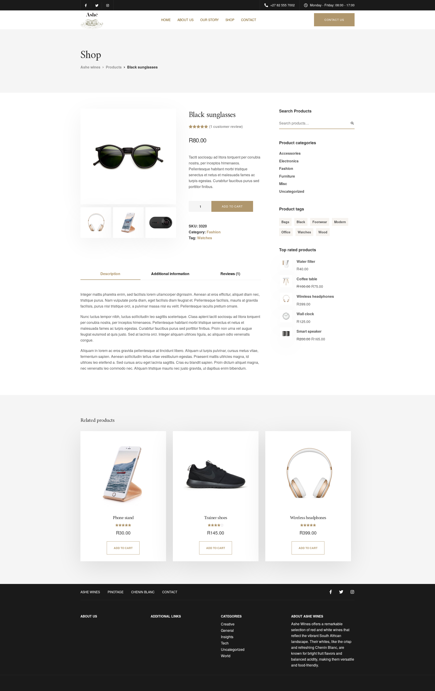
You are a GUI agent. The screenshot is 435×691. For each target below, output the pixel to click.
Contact (169, 592)
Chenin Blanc (143, 592)
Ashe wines (90, 592)
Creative (227, 624)
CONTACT (248, 19)
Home (166, 19)
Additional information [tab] (170, 273)
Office (285, 232)
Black (301, 222)
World (225, 655)
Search (352, 123)
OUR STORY (209, 19)
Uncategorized (291, 191)
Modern (340, 222)
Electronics (289, 161)
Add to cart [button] (123, 548)
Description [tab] (110, 273)
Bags (285, 222)
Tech (225, 643)
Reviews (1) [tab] (230, 273)
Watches (204, 237)
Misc (283, 183)
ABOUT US (185, 19)
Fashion (214, 231)
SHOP (229, 19)
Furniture (287, 176)
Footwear (319, 222)
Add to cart (232, 206)
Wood (322, 232)
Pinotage (115, 592)
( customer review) (226, 126)
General (227, 630)
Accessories (290, 153)
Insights (227, 636)
